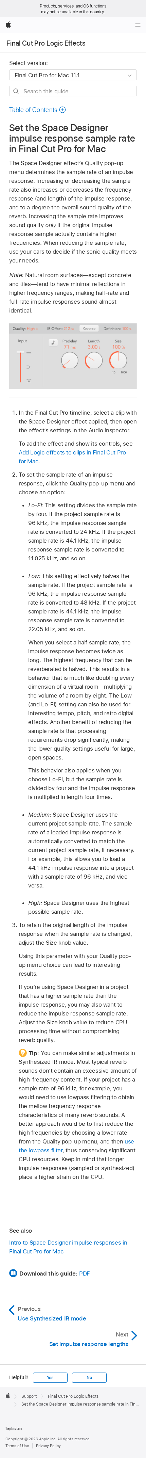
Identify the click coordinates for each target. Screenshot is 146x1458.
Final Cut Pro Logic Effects (46, 43)
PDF (84, 1273)
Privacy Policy (48, 1445)
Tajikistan (13, 1428)
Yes (50, 1377)
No (89, 1377)
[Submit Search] (16, 91)
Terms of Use (17, 1445)
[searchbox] (73, 91)
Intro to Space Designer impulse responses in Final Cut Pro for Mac (68, 1247)
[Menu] (138, 25)
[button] (37, 110)
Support (29, 1396)
